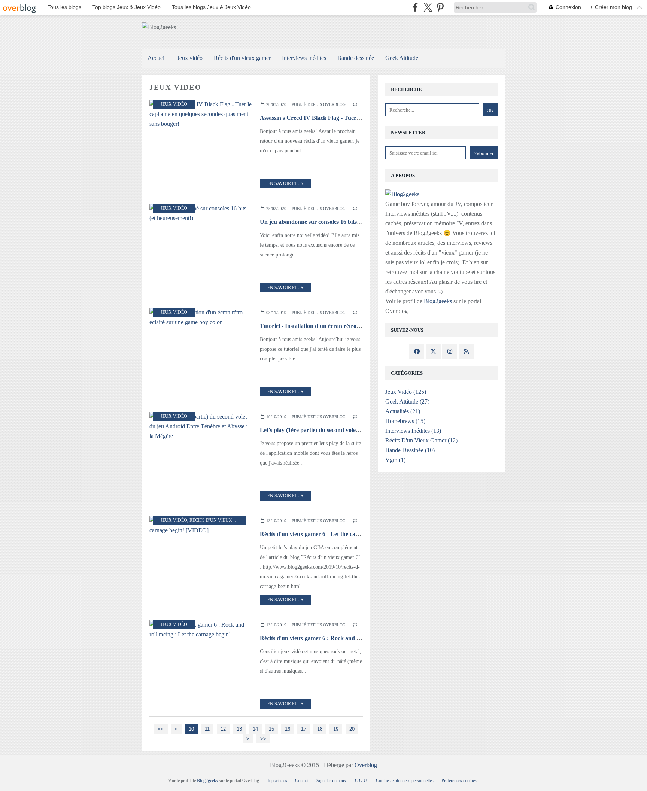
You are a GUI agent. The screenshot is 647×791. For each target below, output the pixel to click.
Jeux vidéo (190, 58)
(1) (395, 460)
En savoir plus (285, 183)
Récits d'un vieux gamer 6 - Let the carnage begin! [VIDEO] (336, 534)
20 (352, 729)
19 (335, 729)
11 (207, 729)
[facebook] (415, 7)
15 (271, 729)
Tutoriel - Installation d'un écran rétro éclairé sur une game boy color (347, 326)
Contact (302, 780)
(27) (407, 401)
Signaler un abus (331, 780)
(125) (405, 392)
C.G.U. (361, 780)
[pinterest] (440, 7)
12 (223, 729)
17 (303, 729)
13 (239, 729)
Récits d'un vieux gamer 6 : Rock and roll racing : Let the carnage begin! (352, 638)
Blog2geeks (438, 301)
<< (161, 729)
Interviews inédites (304, 58)
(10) (410, 450)
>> (263, 739)
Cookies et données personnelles (405, 780)
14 (255, 729)
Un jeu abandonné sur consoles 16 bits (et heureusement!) (332, 222)
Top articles (277, 780)
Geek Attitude (401, 58)
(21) (402, 411)
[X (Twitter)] (427, 7)
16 (287, 729)
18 (319, 729)
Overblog (366, 765)
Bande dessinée (355, 58)
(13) (413, 431)
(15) (405, 421)
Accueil (157, 58)
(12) (421, 440)
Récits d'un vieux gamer (242, 58)
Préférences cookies (459, 780)
